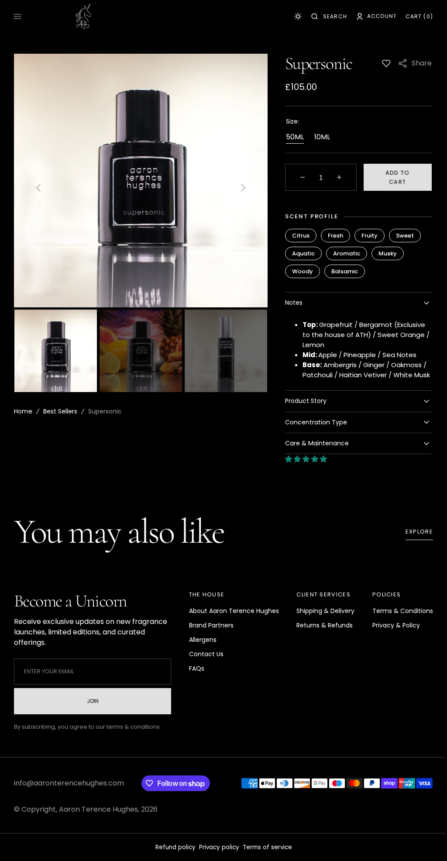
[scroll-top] (420, 841)
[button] (322, 16)
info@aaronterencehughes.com (69, 793)
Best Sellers (60, 411)
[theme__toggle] (291, 16)
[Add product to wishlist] (380, 63)
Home (23, 411)
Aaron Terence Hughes (98, 819)
